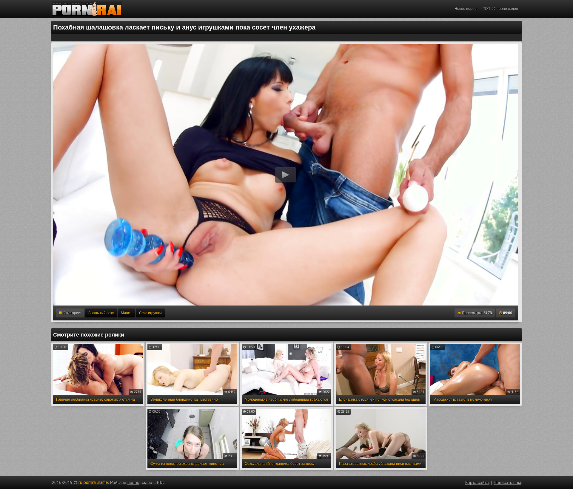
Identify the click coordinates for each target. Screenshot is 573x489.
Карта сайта (477, 482)
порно (133, 482)
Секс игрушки (150, 313)
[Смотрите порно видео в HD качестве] (87, 8)
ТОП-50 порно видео (500, 9)
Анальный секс (101, 313)
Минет (126, 313)
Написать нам (507, 482)
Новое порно (466, 9)
